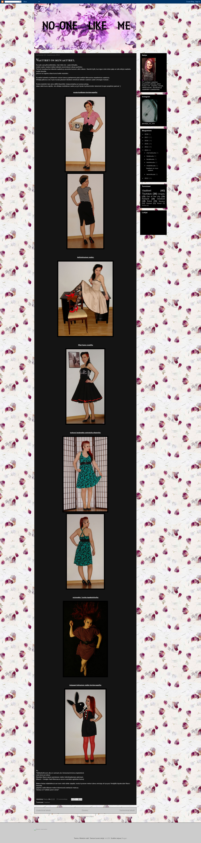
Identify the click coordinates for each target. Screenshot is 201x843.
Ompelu (161, 194)
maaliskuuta (151, 166)
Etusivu (85, 810)
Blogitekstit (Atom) (87, 816)
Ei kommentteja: (62, 799)
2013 (147, 150)
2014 (147, 147)
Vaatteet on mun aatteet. (55, 60)
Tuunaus (147, 193)
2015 (147, 144)
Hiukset (149, 203)
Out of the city (153, 196)
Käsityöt (145, 199)
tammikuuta (151, 174)
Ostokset (161, 199)
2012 (147, 178)
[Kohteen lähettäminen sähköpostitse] (72, 799)
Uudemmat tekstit (43, 810)
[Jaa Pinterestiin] (81, 799)
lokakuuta (150, 156)
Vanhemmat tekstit (127, 810)
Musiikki (144, 205)
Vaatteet (47, 802)
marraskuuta (151, 153)
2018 (147, 134)
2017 (147, 137)
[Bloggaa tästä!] (74, 799)
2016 (147, 141)
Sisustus (162, 201)
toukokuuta (151, 162)
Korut (149, 201)
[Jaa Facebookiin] (79, 799)
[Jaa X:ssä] (76, 799)
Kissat (159, 203)
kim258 (107, 838)
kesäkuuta (151, 159)
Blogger (124, 838)
